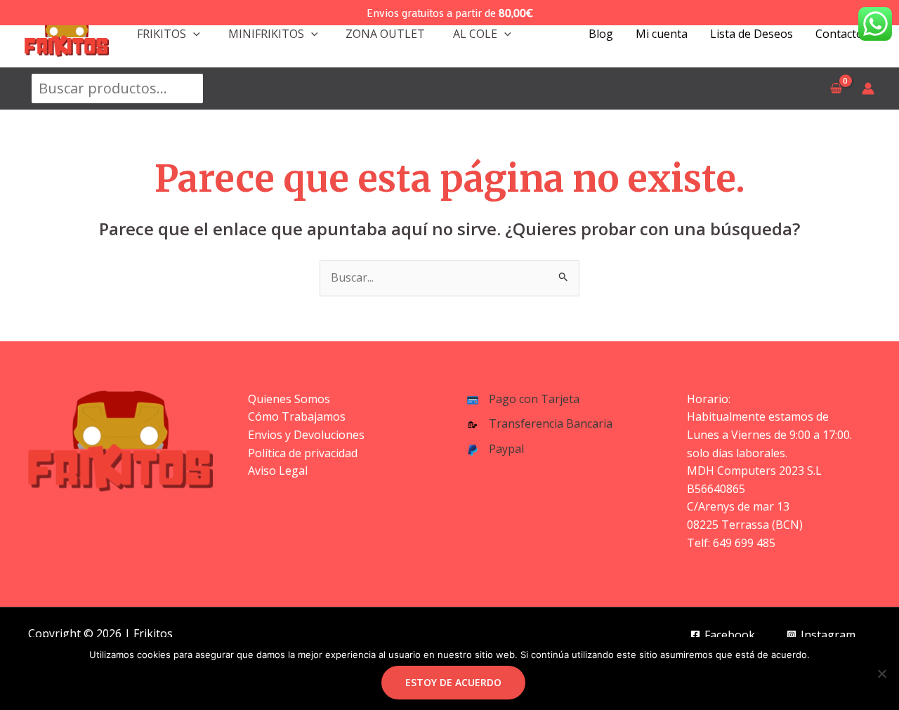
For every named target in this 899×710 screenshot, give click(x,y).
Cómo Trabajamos (297, 416)
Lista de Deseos (751, 33)
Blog (601, 33)
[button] (193, 33)
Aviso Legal (278, 470)
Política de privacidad (302, 453)
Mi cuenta (662, 33)
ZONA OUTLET (385, 33)
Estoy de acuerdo (453, 682)
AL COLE (475, 33)
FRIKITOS (161, 33)
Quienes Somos (289, 399)
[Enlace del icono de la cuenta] (868, 88)
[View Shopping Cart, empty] (836, 88)
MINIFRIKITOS (266, 33)
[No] (881, 673)
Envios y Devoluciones (306, 434)
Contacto (839, 33)
